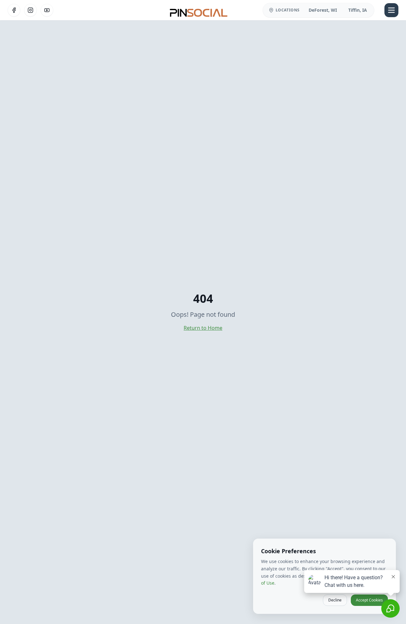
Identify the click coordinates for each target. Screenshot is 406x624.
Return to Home (203, 327)
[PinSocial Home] (199, 10)
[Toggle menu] (391, 10)
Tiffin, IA (357, 10)
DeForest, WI (323, 10)
